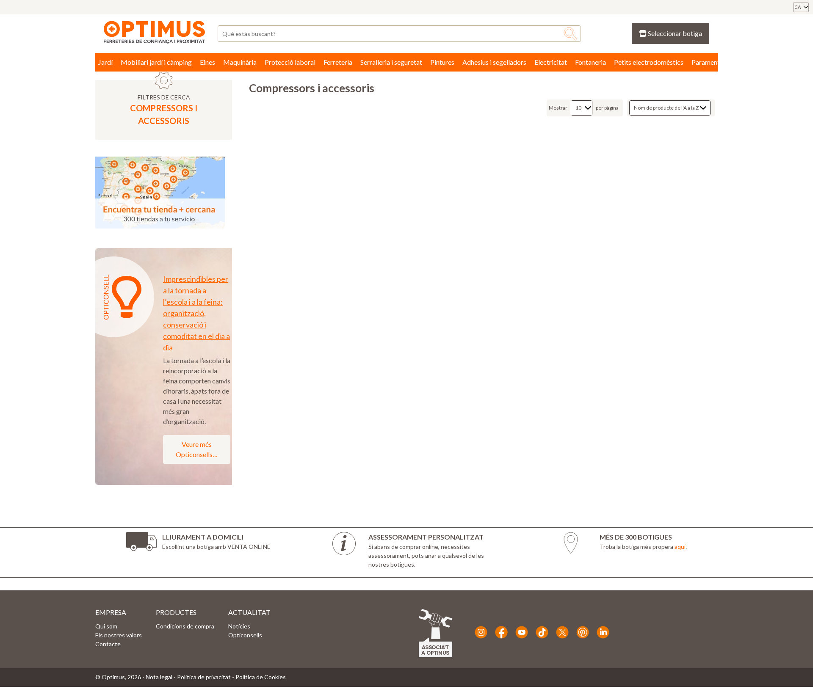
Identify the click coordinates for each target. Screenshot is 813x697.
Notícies (239, 626)
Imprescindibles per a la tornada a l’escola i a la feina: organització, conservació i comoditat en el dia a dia (196, 313)
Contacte (108, 643)
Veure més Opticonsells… (197, 449)
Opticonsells (245, 635)
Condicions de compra (185, 626)
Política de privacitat (204, 676)
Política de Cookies (260, 676)
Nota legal (159, 676)
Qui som (106, 626)
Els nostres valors (118, 635)
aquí (680, 546)
